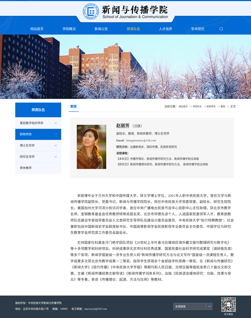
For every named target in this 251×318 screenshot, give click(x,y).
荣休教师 (26, 167)
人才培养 (165, 29)
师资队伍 (133, 29)
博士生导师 (27, 145)
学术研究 (197, 29)
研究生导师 (27, 156)
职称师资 (26, 134)
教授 (223, 106)
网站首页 (37, 29)
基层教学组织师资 (31, 123)
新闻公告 (101, 29)
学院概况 (69, 29)
